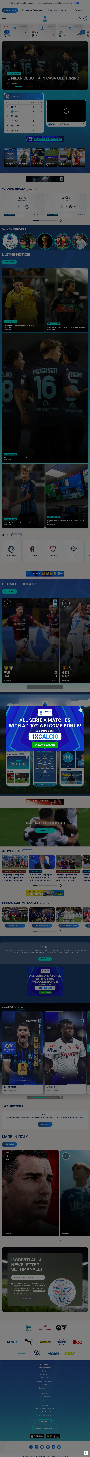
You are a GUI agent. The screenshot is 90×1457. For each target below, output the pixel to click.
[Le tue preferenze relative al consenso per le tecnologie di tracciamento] (86, 1453)
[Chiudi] (80, 710)
